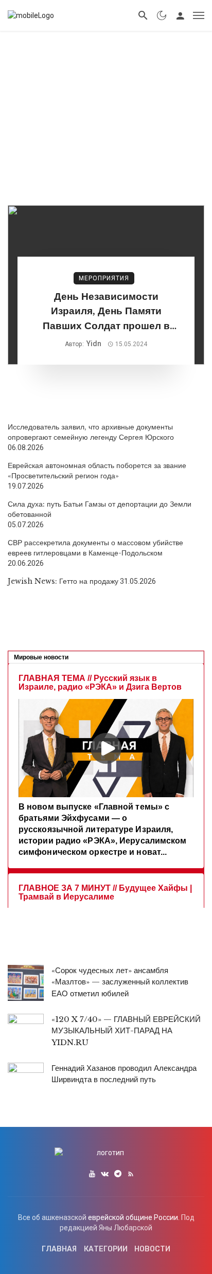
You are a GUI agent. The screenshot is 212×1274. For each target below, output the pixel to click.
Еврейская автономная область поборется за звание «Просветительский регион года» (97, 470)
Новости (152, 1249)
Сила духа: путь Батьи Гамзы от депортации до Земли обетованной (99, 509)
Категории (106, 1249)
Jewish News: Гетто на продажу (63, 581)
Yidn (93, 343)
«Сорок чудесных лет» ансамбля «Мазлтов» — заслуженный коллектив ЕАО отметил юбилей (119, 981)
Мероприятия (104, 278)
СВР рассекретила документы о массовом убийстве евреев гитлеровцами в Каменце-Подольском (95, 548)
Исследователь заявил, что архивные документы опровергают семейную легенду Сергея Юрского (91, 432)
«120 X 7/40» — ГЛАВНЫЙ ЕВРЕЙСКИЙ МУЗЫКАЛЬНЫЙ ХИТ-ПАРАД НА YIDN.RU (126, 1030)
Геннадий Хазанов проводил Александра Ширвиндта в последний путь (124, 1074)
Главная (59, 1249)
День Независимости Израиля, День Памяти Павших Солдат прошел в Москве (106, 312)
